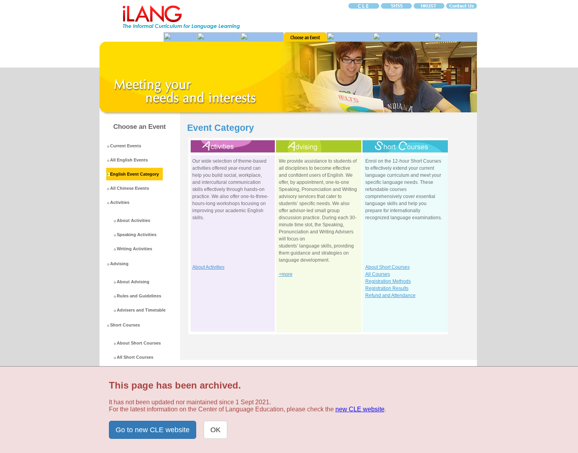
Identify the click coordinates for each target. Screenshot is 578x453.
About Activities (133, 220)
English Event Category (134, 174)
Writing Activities (134, 248)
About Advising (133, 281)
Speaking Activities (136, 234)
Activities (119, 202)
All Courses (377, 274)
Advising (119, 263)
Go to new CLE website (153, 430)
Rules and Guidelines (139, 295)
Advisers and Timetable (141, 310)
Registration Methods (388, 281)
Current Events (125, 145)
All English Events (129, 160)
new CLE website (360, 409)
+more (286, 274)
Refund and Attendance (390, 295)
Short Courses (125, 325)
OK (215, 430)
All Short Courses (135, 357)
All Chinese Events (129, 188)
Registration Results (387, 288)
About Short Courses (139, 343)
